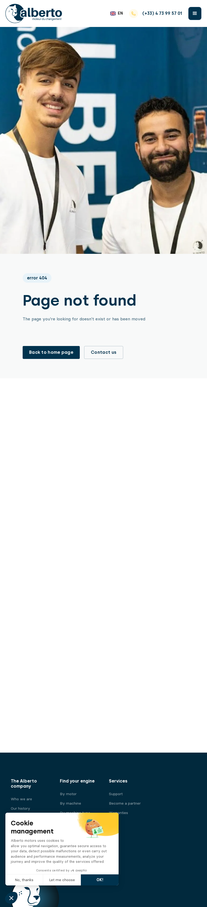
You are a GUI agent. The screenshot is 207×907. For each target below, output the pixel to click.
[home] (33, 13)
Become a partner (125, 803)
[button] (116, 13)
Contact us (103, 352)
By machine (70, 803)
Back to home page (51, 352)
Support (116, 794)
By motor (68, 794)
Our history (20, 808)
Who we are (21, 799)
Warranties (118, 813)
